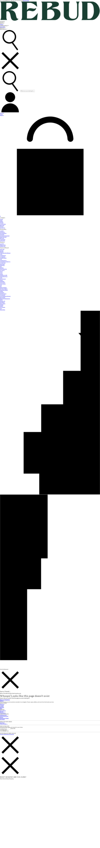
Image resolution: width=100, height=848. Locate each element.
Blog (1, 708)
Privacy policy (3, 734)
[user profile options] (10, 102)
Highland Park (3, 715)
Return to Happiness (5, 699)
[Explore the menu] (10, 40)
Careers (2, 706)
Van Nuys (2, 722)
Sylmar (1, 717)
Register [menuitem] (2, 115)
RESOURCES (3, 29)
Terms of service (10, 734)
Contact (2, 705)
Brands (1, 711)
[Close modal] (10, 680)
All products (3, 710)
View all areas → (4, 723)
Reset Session (3, 778)
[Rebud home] (50, 20)
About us (2, 704)
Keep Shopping (9, 778)
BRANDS (2, 28)
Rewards (2, 707)
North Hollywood (4, 716)
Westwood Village (4, 718)
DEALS (1, 24)
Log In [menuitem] (1, 114)
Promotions (3, 712)
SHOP (2, 22)
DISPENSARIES (3, 25)
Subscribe (13, 728)
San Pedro (2, 719)
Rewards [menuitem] (2, 113)
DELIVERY (2, 26)
